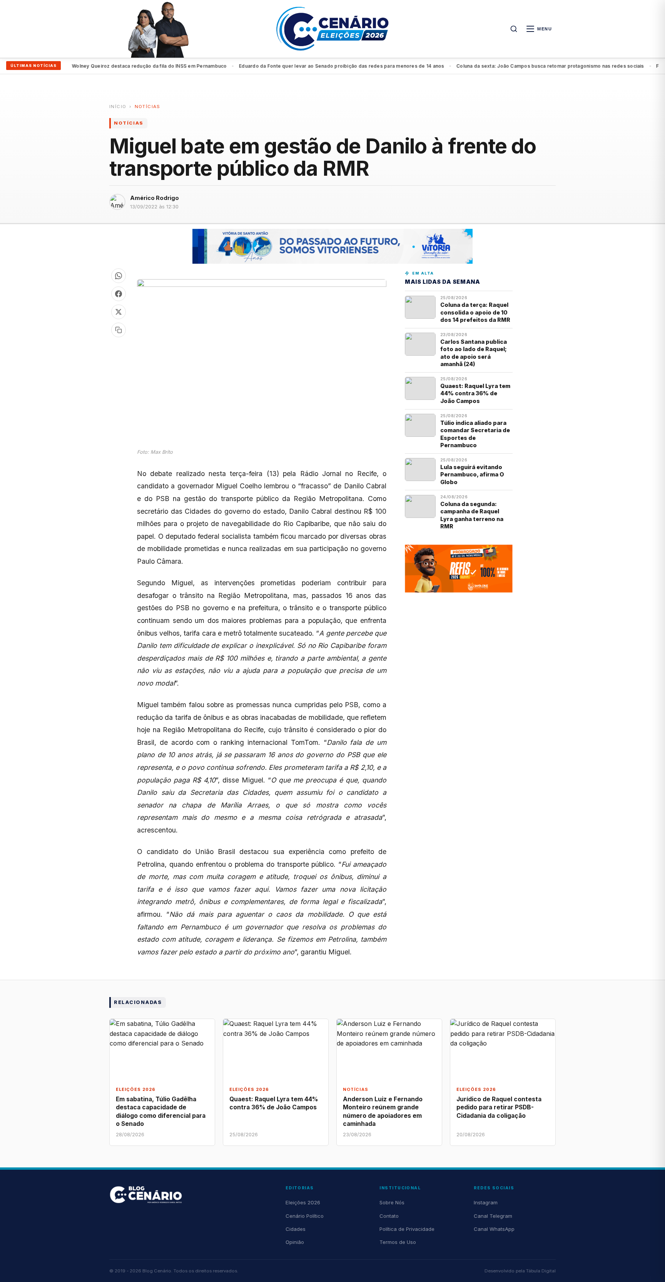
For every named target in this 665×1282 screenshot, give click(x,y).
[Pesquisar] (513, 29)
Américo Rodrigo (154, 198)
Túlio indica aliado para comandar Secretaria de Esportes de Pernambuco (475, 434)
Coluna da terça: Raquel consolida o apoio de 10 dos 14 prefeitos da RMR (475, 312)
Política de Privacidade (406, 1229)
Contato (389, 1216)
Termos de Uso (397, 1242)
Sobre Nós (391, 1202)
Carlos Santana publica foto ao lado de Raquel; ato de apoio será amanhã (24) (473, 352)
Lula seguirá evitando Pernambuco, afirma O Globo (472, 474)
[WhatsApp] (118, 275)
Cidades (296, 1229)
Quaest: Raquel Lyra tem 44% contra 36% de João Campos (475, 393)
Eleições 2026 (303, 1202)
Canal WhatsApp (494, 1229)
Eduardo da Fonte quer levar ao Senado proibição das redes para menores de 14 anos (317, 66)
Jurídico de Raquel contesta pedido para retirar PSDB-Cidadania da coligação (498, 1107)
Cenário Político (305, 1216)
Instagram (486, 1202)
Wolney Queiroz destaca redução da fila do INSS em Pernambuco (125, 66)
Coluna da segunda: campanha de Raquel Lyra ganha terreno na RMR (471, 515)
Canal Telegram (493, 1216)
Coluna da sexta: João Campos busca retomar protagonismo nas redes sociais (526, 66)
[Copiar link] (118, 330)
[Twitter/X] (118, 312)
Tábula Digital (541, 1271)
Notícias (147, 106)
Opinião (295, 1242)
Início (117, 106)
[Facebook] (118, 293)
